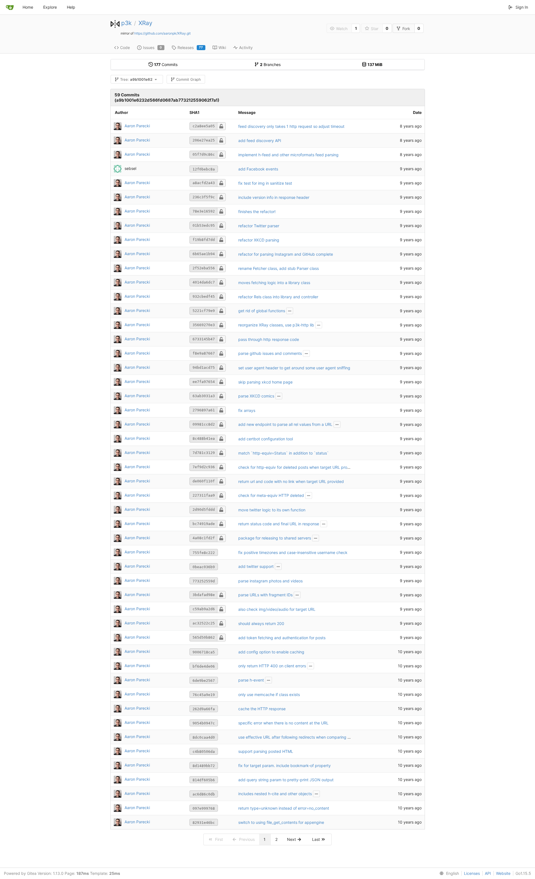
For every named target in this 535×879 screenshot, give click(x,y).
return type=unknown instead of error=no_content (283, 808)
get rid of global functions (261, 310)
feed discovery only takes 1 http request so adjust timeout (291, 126)
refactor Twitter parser (258, 225)
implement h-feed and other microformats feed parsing (288, 154)
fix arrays (246, 410)
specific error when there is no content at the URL (283, 723)
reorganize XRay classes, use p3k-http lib (276, 325)
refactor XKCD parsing (258, 240)
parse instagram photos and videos (270, 580)
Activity (246, 47)
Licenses (472, 873)
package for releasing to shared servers (274, 538)
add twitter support (256, 566)
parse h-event (251, 680)
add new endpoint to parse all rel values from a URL (285, 424)
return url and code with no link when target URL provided (291, 481)
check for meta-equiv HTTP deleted (271, 495)
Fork (406, 28)
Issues (152, 47)
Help (71, 7)
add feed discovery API (259, 140)
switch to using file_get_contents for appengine (281, 822)
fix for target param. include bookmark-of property (284, 765)
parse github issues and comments (270, 353)
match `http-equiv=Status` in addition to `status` (283, 453)
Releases (190, 47)
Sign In (521, 7)
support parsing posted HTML (265, 751)
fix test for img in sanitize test (265, 183)
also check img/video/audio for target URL (276, 609)
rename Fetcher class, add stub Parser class (278, 268)
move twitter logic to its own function (271, 509)
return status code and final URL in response (278, 523)
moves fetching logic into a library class (274, 282)
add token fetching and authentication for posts (281, 637)
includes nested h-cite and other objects (275, 793)
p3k (126, 22)
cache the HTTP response (262, 708)
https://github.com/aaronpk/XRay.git (162, 33)
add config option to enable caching (271, 652)
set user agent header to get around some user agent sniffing (294, 367)
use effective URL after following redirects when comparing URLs (297, 737)
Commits (165, 64)
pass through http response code (268, 339)
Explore (50, 7)
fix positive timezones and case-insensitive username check (292, 552)
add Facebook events (258, 169)
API (488, 873)
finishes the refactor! (257, 211)
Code (125, 47)
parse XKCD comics (256, 396)
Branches (270, 64)
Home (28, 7)
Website (503, 873)
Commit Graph (188, 79)
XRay (145, 22)
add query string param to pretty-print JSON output (286, 779)
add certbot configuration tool (265, 438)
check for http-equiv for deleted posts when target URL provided (298, 467)
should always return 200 (261, 623)
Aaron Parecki (137, 125)
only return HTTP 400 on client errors (272, 665)
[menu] (448, 873)
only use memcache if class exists (269, 694)
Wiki (222, 47)
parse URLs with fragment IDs (265, 594)
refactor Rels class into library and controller (278, 296)
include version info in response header (273, 197)
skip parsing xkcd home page (265, 382)
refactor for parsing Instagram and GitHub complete (285, 254)
